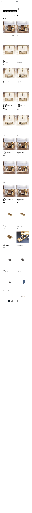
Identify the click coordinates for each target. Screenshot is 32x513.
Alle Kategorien (7, 8)
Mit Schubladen (15, 8)
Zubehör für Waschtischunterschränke (10, 11)
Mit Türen (22, 8)
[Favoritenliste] (30, 1)
